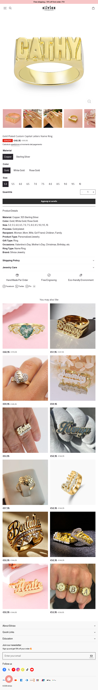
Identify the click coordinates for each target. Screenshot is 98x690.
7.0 (35, 184)
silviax (10, 686)
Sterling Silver (23, 157)
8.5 (58, 184)
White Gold (19, 170)
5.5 (13, 184)
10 (80, 184)
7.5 (42, 184)
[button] (5, 8)
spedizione (15, 144)
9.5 (73, 184)
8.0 (50, 184)
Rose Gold (34, 170)
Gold (6, 170)
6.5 (28, 184)
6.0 (20, 184)
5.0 (5, 184)
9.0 (65, 184)
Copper (8, 157)
